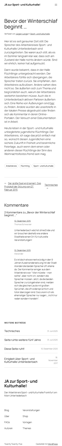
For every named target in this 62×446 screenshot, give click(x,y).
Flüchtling (25, 165)
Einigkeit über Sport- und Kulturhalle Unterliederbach (20, 360)
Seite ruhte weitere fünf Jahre (22, 339)
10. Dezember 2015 (22, 220)
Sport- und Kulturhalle (40, 33)
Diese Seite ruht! (14, 348)
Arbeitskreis (11, 165)
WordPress (53, 444)
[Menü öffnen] (56, 4)
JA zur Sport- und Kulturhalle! (22, 4)
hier (52, 103)
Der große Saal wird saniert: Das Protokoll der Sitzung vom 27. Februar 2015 (22, 186)
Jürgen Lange (22, 33)
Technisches (51, 184)
